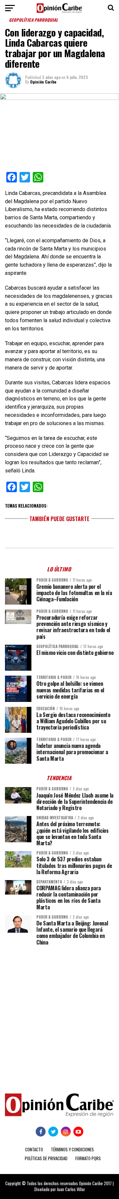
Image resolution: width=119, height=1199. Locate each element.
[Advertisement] (59, 1014)
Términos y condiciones (72, 1149)
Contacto (34, 1149)
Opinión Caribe (43, 81)
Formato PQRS (88, 1158)
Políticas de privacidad (46, 1158)
